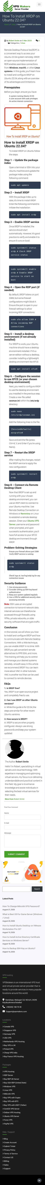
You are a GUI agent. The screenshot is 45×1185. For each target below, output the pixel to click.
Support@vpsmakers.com (16, 1011)
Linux (13, 24)
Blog (6, 1139)
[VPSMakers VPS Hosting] (18, 6)
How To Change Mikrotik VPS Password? (21, 906)
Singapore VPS (10, 1030)
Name (6, 813)
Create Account (10, 1142)
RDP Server (8, 1075)
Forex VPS (8, 1120)
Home (6, 24)
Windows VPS (9, 1086)
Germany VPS (9, 1034)
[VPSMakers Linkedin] (39, 1180)
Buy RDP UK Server (11, 1079)
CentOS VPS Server (11, 1109)
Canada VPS (9, 1027)
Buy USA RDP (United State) (15, 1083)
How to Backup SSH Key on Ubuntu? (19, 948)
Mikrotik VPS (9, 1094)
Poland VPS (8, 1049)
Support (7, 1169)
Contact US (8, 1157)
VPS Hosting (9, 1072)
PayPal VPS (8, 1124)
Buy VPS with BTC (11, 1101)
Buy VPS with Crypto (12, 1098)
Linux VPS (8, 1090)
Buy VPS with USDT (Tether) (15, 1105)
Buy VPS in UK (9, 1045)
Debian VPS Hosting (12, 1112)
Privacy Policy (9, 1150)
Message (7, 833)
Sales (6, 1165)
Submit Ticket (9, 1146)
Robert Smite (14, 41)
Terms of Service (11, 1154)
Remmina (25, 513)
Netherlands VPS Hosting (14, 1041)
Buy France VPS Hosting (14, 1056)
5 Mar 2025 (27, 41)
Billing (6, 1161)
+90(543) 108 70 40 (13, 1007)
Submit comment (16, 854)
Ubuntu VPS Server (11, 1116)
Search (37, 889)
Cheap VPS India (10, 1053)
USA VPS (7, 1038)
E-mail (6, 823)
